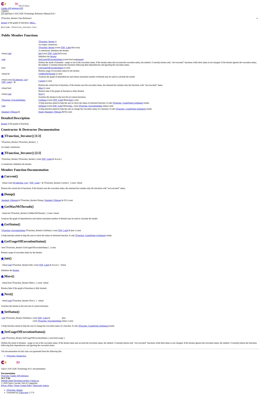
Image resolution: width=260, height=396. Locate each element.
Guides (4, 8)
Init (39, 53)
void (9, 53)
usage (80, 59)
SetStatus (42, 106)
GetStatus (42, 100)
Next (40, 94)
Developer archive (21, 381)
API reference (23, 376)
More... (33, 23)
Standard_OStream (9, 112)
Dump (41, 112)
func (71, 100)
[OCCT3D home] (9, 6)
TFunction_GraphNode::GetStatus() (128, 103)
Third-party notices (41, 385)
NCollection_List (19, 80)
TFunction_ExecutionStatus (13, 100)
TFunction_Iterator (46, 41)
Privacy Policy (7, 385)
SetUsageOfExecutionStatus (50, 59)
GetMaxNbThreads (46, 74)
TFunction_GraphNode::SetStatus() (131, 109)
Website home (7, 381)
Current (41, 81)
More (40, 88)
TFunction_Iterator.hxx (16, 356)
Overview (5, 376)
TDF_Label (66, 47)
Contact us (34, 381)
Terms (16, 385)
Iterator (4, 23)
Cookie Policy (26, 385)
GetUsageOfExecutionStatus (50, 68)
